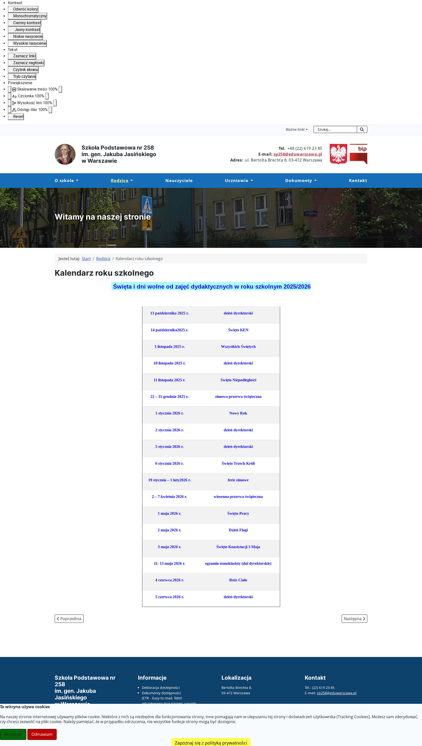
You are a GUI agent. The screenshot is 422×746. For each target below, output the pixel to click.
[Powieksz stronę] (60, 89)
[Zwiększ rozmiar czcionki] (47, 96)
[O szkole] (76, 180)
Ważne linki (295, 129)
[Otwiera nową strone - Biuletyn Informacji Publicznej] (357, 154)
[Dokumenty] (314, 180)
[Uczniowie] (250, 180)
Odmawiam (42, 734)
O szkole (64, 180)
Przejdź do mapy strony (3, 128)
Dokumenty (298, 180)
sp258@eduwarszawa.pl (298, 154)
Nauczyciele (179, 180)
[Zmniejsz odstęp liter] (9, 109)
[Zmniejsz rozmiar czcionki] (9, 96)
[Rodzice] (130, 180)
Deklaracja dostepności (161, 687)
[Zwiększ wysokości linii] (55, 103)
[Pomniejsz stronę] (9, 89)
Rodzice (119, 180)
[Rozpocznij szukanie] (362, 129)
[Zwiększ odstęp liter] (50, 109)
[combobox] (335, 129)
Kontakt (358, 180)
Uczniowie (236, 180)
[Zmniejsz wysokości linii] (9, 103)
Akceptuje (13, 734)
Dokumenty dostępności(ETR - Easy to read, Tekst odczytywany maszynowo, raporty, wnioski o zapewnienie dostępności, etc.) (171, 703)
